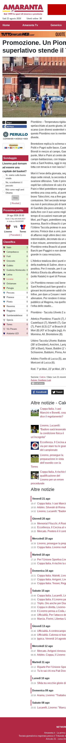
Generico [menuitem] (56, 25)
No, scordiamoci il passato (14, 184)
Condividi (41, 392)
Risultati (15, 203)
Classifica (9, 242)
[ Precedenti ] (15, 235)
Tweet (58, 392)
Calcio (42, 377)
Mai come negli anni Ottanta (15, 191)
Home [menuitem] (6, 25)
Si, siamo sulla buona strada (16, 176)
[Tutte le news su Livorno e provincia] (23, 10)
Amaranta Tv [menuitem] (30, 25)
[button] (15, 197)
